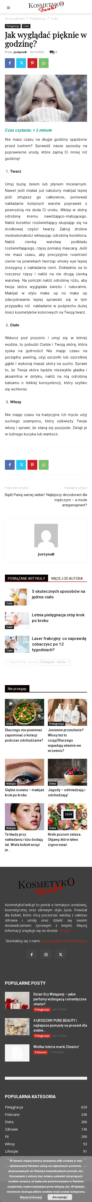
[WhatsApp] (44, 63)
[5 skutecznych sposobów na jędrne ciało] (17, 597)
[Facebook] (10, 63)
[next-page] (55, 662)
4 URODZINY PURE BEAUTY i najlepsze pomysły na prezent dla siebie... (60, 1025)
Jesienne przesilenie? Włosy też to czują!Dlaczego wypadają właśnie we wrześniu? (66, 740)
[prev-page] (21, 662)
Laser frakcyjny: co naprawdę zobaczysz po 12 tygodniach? (59, 644)
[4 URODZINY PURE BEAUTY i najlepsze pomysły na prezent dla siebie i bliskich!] (17, 1026)
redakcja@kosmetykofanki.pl (64, 941)
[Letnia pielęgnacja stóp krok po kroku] (17, 620)
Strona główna (15, 18)
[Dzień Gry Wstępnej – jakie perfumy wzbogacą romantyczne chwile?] (17, 1000)
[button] (8, 6)
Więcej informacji (31, 1197)
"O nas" (65, 930)
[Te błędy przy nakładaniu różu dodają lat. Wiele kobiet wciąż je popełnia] (24, 816)
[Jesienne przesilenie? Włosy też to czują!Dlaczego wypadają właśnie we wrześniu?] (67, 712)
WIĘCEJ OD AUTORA (67, 578)
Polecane (40, 1052)
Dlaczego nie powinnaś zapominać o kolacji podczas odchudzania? (24, 735)
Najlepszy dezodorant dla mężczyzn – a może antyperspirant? (66, 500)
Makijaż (11, 783)
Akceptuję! (59, 1197)
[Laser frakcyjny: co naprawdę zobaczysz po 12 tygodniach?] (17, 644)
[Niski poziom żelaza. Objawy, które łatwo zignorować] (67, 816)
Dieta (9, 723)
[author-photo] (46, 547)
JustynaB (20, 52)
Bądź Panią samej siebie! (25, 495)
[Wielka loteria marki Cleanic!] (17, 1053)
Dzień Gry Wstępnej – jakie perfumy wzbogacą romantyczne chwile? (59, 999)
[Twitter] (21, 63)
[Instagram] (46, 954)
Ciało (54, 18)
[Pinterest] (32, 63)
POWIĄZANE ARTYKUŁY (26, 578)
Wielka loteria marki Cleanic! (56, 1047)
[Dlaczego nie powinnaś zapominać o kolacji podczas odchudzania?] (24, 712)
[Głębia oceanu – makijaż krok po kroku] (24, 772)
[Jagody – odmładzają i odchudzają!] (67, 772)
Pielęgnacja (38, 18)
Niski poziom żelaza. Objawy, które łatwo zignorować (64, 839)
